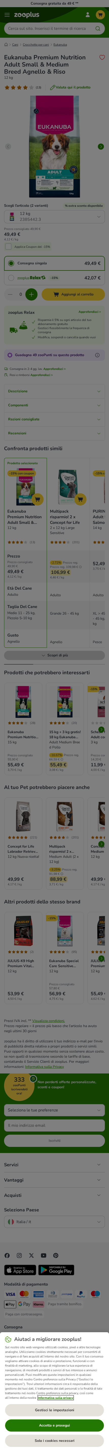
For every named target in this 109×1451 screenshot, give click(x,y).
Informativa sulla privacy (55, 1398)
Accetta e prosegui (54, 1425)
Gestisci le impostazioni (54, 1410)
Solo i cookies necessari (55, 1440)
